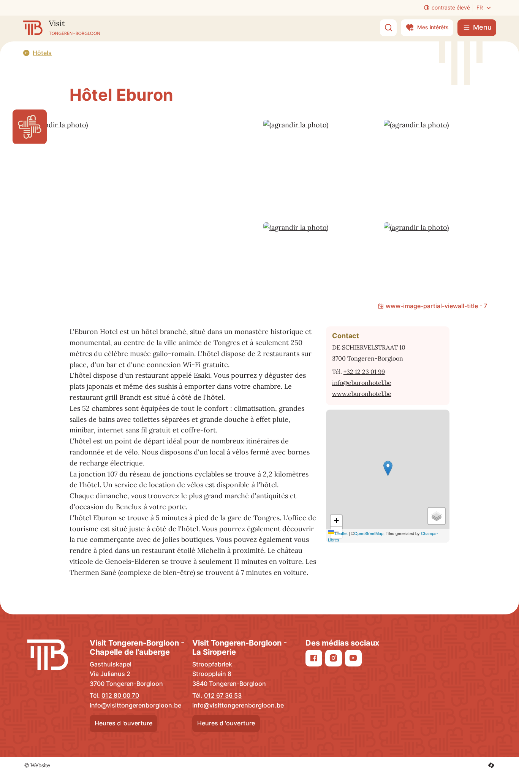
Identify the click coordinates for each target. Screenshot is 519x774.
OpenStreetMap (368, 533)
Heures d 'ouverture (123, 723)
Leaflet (341, 533)
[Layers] (436, 516)
